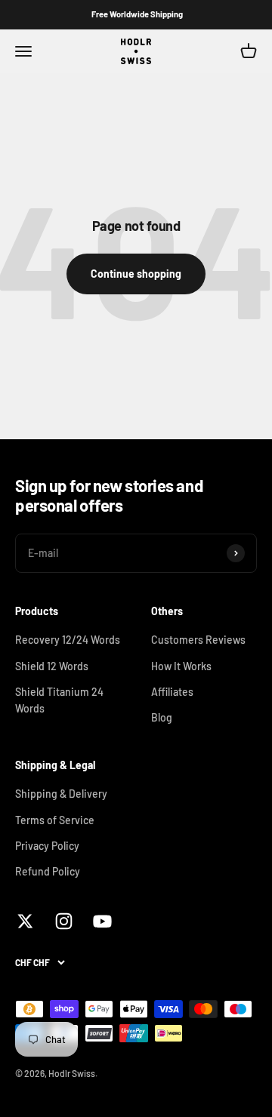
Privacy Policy (47, 845)
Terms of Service (54, 820)
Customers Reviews (198, 639)
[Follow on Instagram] (64, 921)
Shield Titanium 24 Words (59, 700)
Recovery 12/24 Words (67, 639)
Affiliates (172, 691)
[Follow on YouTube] (102, 921)
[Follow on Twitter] (25, 921)
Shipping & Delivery (61, 793)
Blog (161, 717)
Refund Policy (47, 871)
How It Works (181, 666)
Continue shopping (136, 273)
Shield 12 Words (51, 666)
